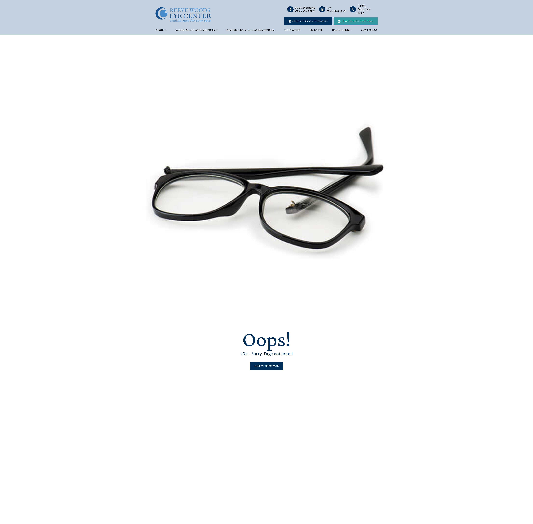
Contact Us (369, 29)
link (289, 5)
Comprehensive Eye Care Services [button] (250, 29)
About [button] (160, 29)
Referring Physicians (358, 21)
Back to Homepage (266, 365)
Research (316, 29)
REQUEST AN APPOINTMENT (310, 21)
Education (292, 29)
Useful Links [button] (341, 29)
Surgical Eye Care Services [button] (195, 29)
